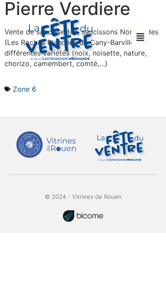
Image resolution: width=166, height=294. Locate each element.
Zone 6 (24, 89)
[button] (140, 37)
